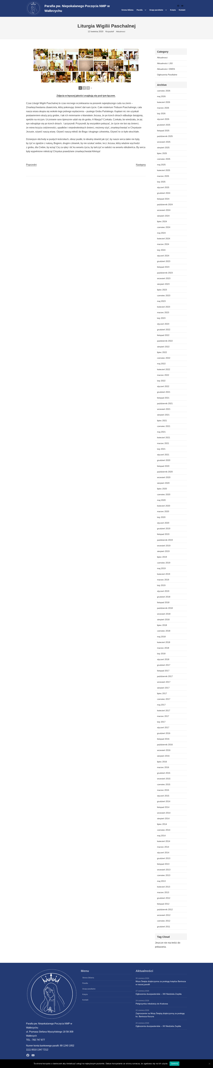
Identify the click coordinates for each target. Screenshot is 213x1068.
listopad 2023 (163, 267)
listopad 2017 (163, 670)
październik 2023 (165, 273)
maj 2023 (161, 301)
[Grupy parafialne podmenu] (166, 10)
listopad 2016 (163, 739)
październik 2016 (165, 744)
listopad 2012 (163, 904)
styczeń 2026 (163, 119)
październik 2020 (165, 472)
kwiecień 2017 (163, 710)
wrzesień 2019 (163, 545)
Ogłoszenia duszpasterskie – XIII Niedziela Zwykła (159, 994)
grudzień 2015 (163, 773)
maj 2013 (161, 881)
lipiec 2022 (162, 352)
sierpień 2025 (163, 147)
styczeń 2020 (163, 523)
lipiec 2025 (162, 153)
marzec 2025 (163, 176)
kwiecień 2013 (163, 887)
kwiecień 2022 (163, 369)
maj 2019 (161, 568)
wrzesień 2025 (163, 142)
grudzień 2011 (163, 926)
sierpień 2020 (163, 483)
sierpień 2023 (163, 284)
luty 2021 (161, 449)
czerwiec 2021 (163, 426)
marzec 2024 (163, 244)
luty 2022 (161, 381)
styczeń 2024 (163, 255)
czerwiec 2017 (163, 699)
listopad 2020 (163, 466)
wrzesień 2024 (163, 210)
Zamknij (174, 1063)
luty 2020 (161, 517)
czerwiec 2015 (163, 784)
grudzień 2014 (163, 801)
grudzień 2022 (163, 329)
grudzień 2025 (163, 125)
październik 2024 (165, 204)
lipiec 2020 (162, 488)
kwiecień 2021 (163, 437)
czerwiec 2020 (163, 494)
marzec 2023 (163, 312)
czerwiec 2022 (163, 358)
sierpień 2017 (163, 688)
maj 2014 (161, 835)
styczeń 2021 (163, 454)
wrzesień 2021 (163, 409)
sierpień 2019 (163, 551)
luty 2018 (161, 653)
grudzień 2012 (163, 898)
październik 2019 (165, 540)
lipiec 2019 (162, 557)
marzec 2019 (163, 579)
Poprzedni (31, 164)
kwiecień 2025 (163, 170)
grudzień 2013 (163, 858)
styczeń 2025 (163, 187)
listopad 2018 (163, 602)
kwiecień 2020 (163, 506)
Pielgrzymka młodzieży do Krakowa (152, 1003)
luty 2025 (161, 182)
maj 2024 (161, 233)
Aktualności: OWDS (166, 69)
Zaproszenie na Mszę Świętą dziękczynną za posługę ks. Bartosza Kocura (160, 1015)
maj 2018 (161, 636)
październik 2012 (165, 909)
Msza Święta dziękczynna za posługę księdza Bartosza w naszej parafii (161, 983)
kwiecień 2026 (163, 102)
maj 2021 (161, 432)
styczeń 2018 (163, 659)
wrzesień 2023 (163, 278)
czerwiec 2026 (163, 91)
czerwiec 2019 (163, 563)
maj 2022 (161, 363)
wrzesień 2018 (163, 614)
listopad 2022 (163, 335)
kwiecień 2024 (163, 238)
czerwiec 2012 (163, 921)
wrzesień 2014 (163, 813)
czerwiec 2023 (163, 295)
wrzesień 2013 (163, 869)
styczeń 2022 (163, 386)
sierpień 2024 (163, 216)
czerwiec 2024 (163, 227)
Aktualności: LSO (165, 63)
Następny (141, 164)
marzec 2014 (163, 847)
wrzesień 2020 (163, 477)
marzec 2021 (163, 443)
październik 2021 (165, 403)
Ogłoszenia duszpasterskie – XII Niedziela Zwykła (158, 1026)
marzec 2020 (163, 511)
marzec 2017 (163, 716)
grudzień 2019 (163, 528)
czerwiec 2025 (163, 159)
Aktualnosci (120, 32)
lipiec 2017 (162, 693)
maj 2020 (161, 500)
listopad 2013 (163, 864)
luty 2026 (161, 113)
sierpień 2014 (163, 818)
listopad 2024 (163, 199)
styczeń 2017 (163, 727)
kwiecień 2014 (163, 841)
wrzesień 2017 (163, 682)
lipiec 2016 (162, 761)
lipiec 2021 (162, 420)
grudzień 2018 (163, 597)
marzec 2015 (163, 790)
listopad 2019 (163, 534)
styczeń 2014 (163, 852)
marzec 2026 (163, 108)
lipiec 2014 (162, 824)
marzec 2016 (163, 767)
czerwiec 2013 (163, 875)
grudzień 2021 (163, 392)
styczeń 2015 (163, 796)
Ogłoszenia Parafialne (167, 74)
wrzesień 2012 (163, 915)
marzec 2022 (163, 375)
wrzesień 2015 (163, 778)
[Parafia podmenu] (145, 10)
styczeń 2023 (163, 324)
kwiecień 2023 (163, 307)
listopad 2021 (163, 398)
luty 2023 (161, 318)
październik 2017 (165, 676)
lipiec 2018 (162, 625)
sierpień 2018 (163, 619)
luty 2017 (161, 722)
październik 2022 (165, 341)
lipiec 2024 (162, 221)
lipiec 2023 (162, 290)
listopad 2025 (163, 130)
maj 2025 (161, 164)
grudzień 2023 (163, 261)
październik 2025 (165, 136)
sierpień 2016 (163, 756)
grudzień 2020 (163, 460)
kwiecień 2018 (163, 642)
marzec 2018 (163, 648)
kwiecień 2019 (163, 574)
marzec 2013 (163, 892)
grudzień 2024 (163, 193)
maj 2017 (161, 705)
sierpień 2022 (163, 346)
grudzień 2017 (163, 665)
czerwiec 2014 (163, 830)
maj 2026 (161, 96)
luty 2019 (161, 585)
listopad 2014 (163, 807)
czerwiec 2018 (163, 631)
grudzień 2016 (163, 733)
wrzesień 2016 (163, 750)
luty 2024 (161, 250)
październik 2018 (165, 608)
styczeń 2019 (163, 591)
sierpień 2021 (163, 415)
